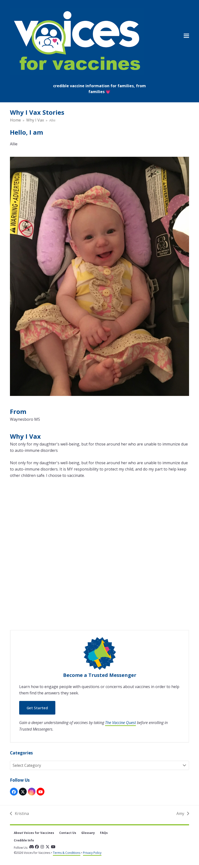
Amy (180, 814)
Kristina (19, 814)
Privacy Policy (92, 853)
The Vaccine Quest (120, 722)
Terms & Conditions (66, 853)
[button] (186, 36)
